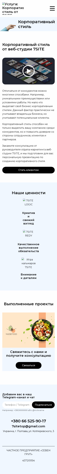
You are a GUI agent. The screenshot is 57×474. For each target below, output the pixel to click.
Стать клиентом (28, 170)
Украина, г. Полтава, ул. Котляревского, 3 (28, 431)
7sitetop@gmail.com (28, 426)
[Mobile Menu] (52, 8)
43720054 (28, 460)
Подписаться (43, 404)
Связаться (28, 365)
